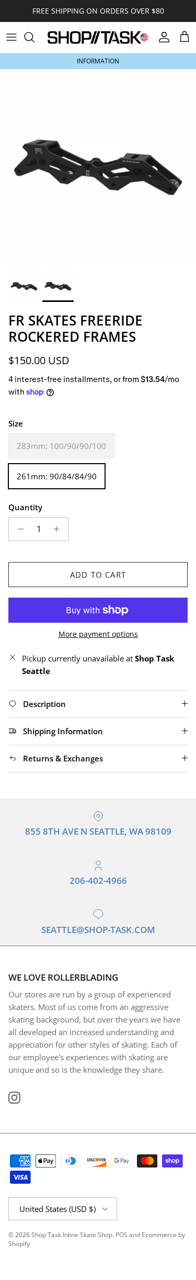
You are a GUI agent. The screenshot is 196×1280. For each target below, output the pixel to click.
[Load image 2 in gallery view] (98, 167)
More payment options (98, 634)
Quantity (25, 507)
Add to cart (98, 574)
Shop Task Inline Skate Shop (71, 1234)
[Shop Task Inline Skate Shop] (98, 37)
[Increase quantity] (59, 529)
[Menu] (11, 37)
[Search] (34, 37)
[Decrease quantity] (18, 529)
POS (122, 1234)
